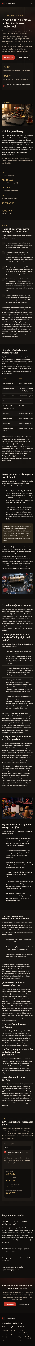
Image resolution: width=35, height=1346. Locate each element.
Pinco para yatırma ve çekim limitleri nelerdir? (16, 1259)
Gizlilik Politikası (17, 1323)
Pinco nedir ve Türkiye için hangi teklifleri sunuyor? (14, 1222)
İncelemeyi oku (8, 57)
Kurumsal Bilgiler (24, 1304)
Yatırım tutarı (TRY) (9, 1144)
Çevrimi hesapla (23, 57)
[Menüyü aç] (31, 3)
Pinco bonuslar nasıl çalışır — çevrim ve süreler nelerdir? (15, 1250)
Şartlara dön (10, 1304)
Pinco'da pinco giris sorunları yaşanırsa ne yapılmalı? (13, 1268)
